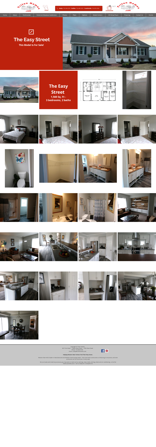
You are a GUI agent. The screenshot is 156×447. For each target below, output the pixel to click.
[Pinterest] (106, 350)
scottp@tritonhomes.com (79, 351)
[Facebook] (102, 350)
